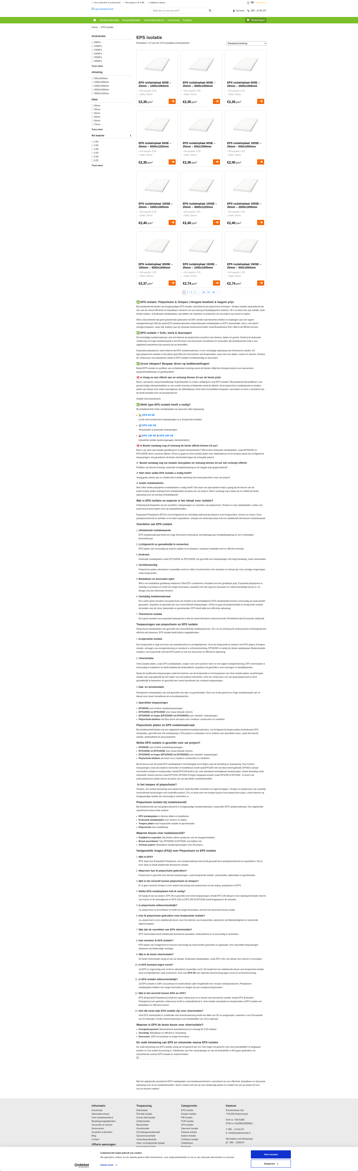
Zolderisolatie (143, 1121)
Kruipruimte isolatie (146, 1146)
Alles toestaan (271, 1154)
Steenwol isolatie (189, 1128)
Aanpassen (269, 1163)
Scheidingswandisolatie (148, 1132)
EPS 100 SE (149, 425)
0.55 (96, 160)
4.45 (96, 153)
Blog (94, 1136)
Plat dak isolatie (144, 1114)
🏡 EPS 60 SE (147, 415)
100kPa (98, 46)
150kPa (98, 50)
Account (240, 10)
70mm (97, 124)
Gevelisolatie (142, 1128)
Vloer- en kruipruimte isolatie (150, 1143)
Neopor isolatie (188, 1114)
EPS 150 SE (149, 435)
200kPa (98, 53)
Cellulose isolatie (189, 1139)
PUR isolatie (187, 1121)
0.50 (96, 156)
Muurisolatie (142, 1125)
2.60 (96, 141)
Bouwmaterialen (132, 20)
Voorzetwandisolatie (146, 1139)
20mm (97, 105)
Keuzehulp (173, 20)
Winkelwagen (258, 20)
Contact (187, 20)
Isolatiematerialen (109, 20)
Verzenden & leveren (102, 1125)
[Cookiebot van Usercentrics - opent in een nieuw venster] (82, 1165)
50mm (97, 117)
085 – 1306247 (236, 1142)
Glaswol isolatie (189, 1132)
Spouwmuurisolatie (146, 1136)
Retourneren (98, 1128)
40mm (97, 113)
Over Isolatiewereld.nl (102, 1117)
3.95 (96, 149)
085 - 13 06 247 (258, 10)
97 (208, 292)
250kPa (98, 57)
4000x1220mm (101, 93)
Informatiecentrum (154, 20)
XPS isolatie (187, 1125)
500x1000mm (101, 78)
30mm (97, 109)
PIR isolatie (187, 1117)
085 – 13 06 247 (236, 1129)
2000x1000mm (101, 86)
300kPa (98, 61)
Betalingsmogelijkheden (104, 1121)
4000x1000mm (101, 89)
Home (95, 27)
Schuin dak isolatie (145, 1117)
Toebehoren (187, 1143)
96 (203, 292)
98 (213, 292)
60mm (97, 120)
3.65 (96, 145)
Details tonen (106, 1165)
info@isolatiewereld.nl (240, 1133)
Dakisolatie (142, 1110)
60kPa (97, 42)
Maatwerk (186, 1146)
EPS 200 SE (166, 435)
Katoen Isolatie (188, 1136)
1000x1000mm (101, 82)
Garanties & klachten (102, 1132)
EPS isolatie (187, 1110)
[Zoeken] (210, 11)
